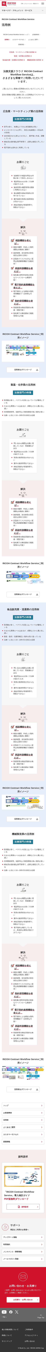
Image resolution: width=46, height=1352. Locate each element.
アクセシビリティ (31, 1335)
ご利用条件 (29, 1329)
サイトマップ (7, 1341)
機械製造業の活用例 (34, 60)
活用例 (7, 39)
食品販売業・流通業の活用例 (12, 60)
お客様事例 (35, 34)
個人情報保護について (10, 1329)
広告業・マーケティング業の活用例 (21, 52)
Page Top (41, 1317)
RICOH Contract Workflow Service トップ (15, 34)
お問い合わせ (30, 1341)
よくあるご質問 (33, 39)
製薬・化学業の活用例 (22, 56)
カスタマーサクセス (18, 39)
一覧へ (4, 1317)
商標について (7, 1335)
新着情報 (21, 44)
